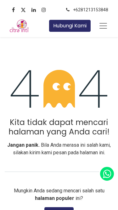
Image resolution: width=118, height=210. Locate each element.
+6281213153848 (90, 9)
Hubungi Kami (70, 25)
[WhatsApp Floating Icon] (107, 174)
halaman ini (92, 153)
